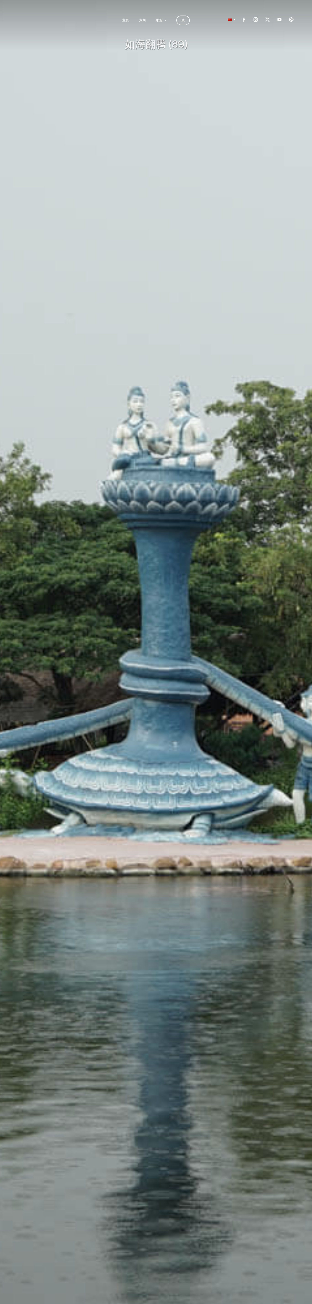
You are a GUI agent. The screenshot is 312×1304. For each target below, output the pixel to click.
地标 (159, 20)
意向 (142, 20)
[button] (230, 19)
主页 (125, 20)
